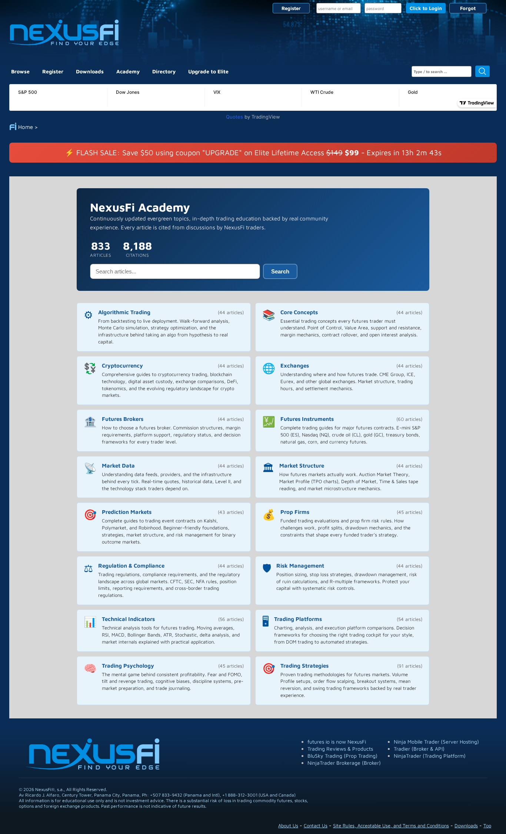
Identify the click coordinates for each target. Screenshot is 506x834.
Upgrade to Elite (208, 71)
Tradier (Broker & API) (419, 748)
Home (25, 127)
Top (487, 825)
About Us (288, 825)
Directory (164, 71)
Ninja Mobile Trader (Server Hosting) (436, 741)
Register (291, 8)
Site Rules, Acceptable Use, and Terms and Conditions (391, 825)
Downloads (90, 71)
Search (280, 271)
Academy (128, 71)
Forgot (468, 8)
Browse (20, 71)
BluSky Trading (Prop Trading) (342, 755)
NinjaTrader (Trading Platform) (430, 755)
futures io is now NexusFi (336, 741)
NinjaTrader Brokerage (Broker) (344, 763)
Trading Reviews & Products (340, 748)
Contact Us (315, 825)
